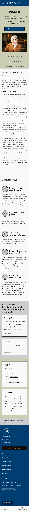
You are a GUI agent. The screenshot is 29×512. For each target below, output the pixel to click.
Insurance (5, 473)
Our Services (6, 458)
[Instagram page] (6, 478)
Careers (10, 489)
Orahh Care (15, 489)
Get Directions (14, 382)
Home (3, 454)
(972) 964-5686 (16, 61)
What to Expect (6, 465)
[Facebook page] (3, 478)
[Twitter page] (12, 478)
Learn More (7, 333)
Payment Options (7, 469)
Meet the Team (6, 461)
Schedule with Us (14, 29)
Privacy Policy (5, 488)
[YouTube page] (9, 478)
